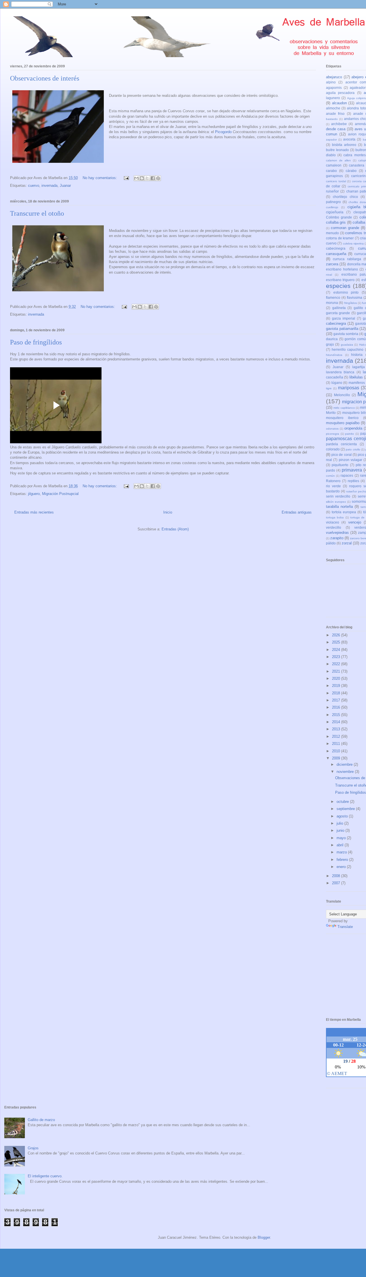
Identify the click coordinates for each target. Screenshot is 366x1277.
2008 (336, 876)
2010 (336, 751)
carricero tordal (336, 181)
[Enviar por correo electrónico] (136, 178)
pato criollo (353, 449)
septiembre (346, 809)
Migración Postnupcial (60, 494)
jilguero (34, 494)
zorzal (347, 543)
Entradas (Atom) (175, 529)
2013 (336, 729)
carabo (331, 171)
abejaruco (334, 77)
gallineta (339, 308)
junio (341, 830)
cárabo (351, 171)
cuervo (33, 185)
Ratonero (333, 481)
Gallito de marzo (41, 1120)
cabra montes (354, 155)
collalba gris (336, 222)
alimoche (333, 108)
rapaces (347, 475)
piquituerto (340, 465)
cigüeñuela (334, 212)
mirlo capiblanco (344, 407)
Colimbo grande (339, 217)
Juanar (65, 185)
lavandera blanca (340, 372)
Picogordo (223, 132)
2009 (336, 758)
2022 (336, 664)
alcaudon (339, 103)
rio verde (333, 486)
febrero (343, 859)
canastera (356, 165)
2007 (336, 883)
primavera (352, 470)
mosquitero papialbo (342, 423)
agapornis (334, 87)
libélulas (356, 377)
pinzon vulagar (350, 460)
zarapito (336, 538)
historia (357, 354)
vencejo (354, 522)
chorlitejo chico (345, 197)
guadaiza (347, 344)
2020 (336, 678)
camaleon (333, 165)
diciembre (345, 764)
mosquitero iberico (342, 418)
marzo (342, 852)
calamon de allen (338, 160)
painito (349, 433)
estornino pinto (346, 292)
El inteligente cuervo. (45, 1176)
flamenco (333, 297)
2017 (336, 700)
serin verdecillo (338, 496)
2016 (336, 707)
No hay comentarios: (100, 178)
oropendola (353, 428)
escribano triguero (340, 280)
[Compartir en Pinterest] (158, 178)
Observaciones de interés (44, 78)
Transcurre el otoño (37, 213)
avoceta (349, 139)
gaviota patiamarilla (342, 328)
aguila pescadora (340, 93)
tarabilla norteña (339, 506)
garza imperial (343, 318)
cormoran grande (345, 228)
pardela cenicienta (341, 444)
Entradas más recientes (34, 512)
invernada (49, 185)
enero (342, 867)
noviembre (346, 771)
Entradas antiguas (297, 512)
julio (340, 823)
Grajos (33, 1148)
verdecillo (333, 527)
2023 (336, 657)
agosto (343, 816)
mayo (342, 838)
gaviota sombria (345, 334)
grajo (330, 344)
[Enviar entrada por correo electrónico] (126, 178)
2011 (336, 743)
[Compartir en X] (147, 178)
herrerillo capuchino (347, 349)
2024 (336, 649)
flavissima (354, 297)
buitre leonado (337, 150)
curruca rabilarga (347, 259)
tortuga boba (335, 517)
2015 (336, 715)
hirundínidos (334, 354)
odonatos (332, 428)
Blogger (264, 1237)
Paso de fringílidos (36, 342)
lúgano (336, 382)
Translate (345, 927)
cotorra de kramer (340, 238)
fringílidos (350, 302)
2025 (336, 642)
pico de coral (341, 454)
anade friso (335, 113)
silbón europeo (336, 501)
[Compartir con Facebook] (153, 178)
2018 (336, 693)
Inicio (167, 512)
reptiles (353, 481)
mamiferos (357, 382)
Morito (331, 412)
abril (341, 845)
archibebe (339, 124)
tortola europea (344, 512)
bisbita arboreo (344, 145)
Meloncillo (342, 395)
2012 (336, 736)
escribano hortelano (342, 269)
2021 (336, 671)
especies (338, 285)
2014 (336, 722)
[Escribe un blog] (142, 178)
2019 (336, 685)
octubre (343, 801)
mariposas (348, 387)
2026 (336, 635)
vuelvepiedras (337, 532)
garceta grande (338, 313)
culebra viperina (353, 243)
